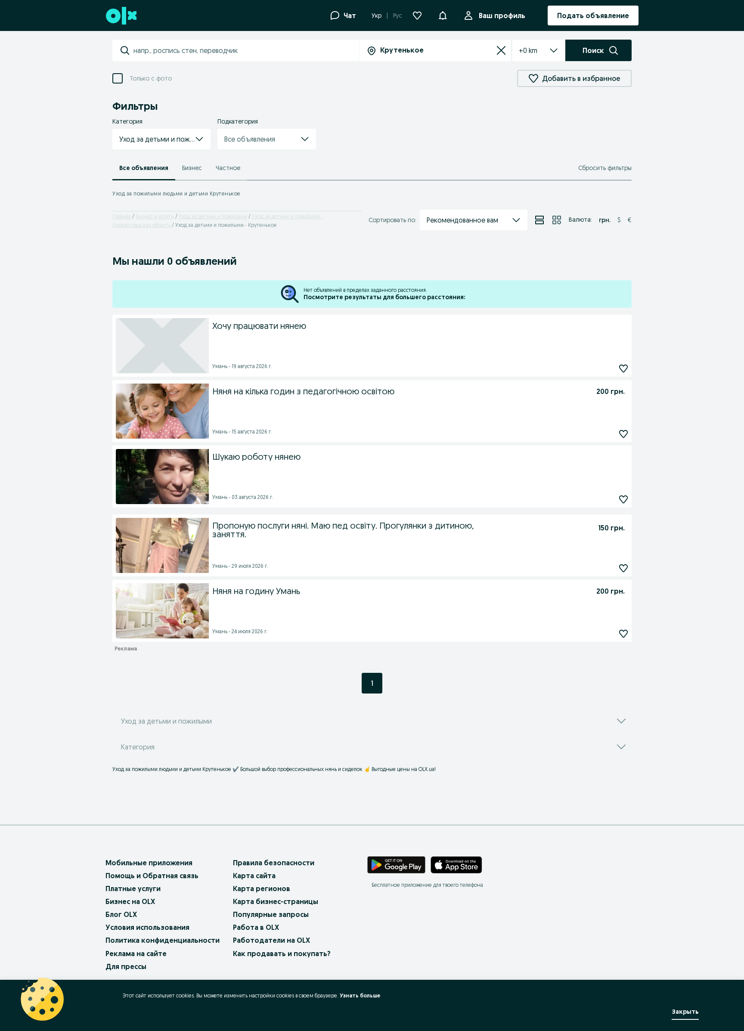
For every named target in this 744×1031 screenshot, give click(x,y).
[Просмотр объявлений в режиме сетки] (557, 220)
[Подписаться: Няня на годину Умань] (623, 633)
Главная (121, 216)
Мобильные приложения (148, 862)
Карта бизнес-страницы (275, 901)
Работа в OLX (256, 927)
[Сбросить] (501, 50)
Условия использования (147, 927)
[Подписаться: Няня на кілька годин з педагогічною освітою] (623, 434)
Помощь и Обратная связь (151, 875)
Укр (376, 15)
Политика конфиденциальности (162, 940)
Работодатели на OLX (271, 940)
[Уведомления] (442, 15)
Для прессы (125, 966)
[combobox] (246, 50)
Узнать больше (360, 995)
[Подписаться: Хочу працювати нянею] (623, 368)
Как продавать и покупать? (282, 953)
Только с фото (151, 78)
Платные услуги (133, 888)
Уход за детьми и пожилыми (213, 216)
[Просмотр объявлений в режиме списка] (539, 220)
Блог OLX (121, 914)
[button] (161, 139)
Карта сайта (254, 875)
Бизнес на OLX (130, 901)
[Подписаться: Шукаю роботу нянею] (623, 499)
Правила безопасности (273, 862)
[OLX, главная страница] (120, 16)
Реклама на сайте (136, 953)
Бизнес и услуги (155, 216)
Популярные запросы (271, 914)
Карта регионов (261, 888)
